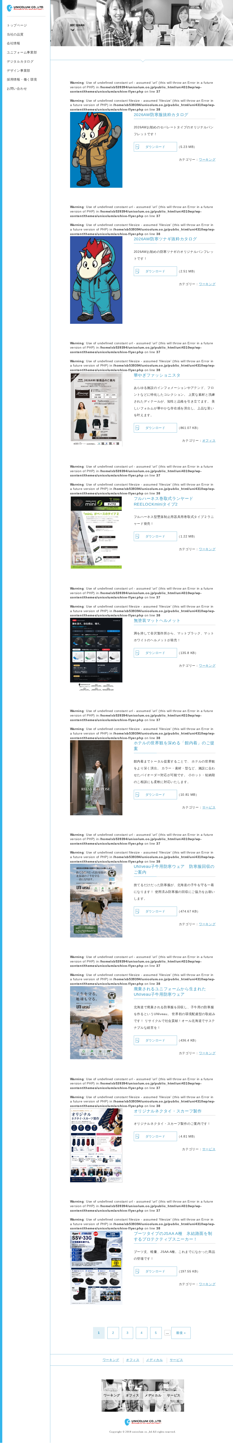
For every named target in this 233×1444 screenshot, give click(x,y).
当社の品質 (15, 34)
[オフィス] (132, 1410)
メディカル (154, 1360)
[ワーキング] (111, 1410)
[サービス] (173, 1410)
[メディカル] (153, 1410)
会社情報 (13, 43)
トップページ (17, 25)
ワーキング (207, 159)
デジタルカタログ (20, 61)
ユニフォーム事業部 (22, 52)
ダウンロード (155, 147)
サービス (209, 807)
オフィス (209, 440)
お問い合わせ (17, 88)
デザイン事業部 (18, 70)
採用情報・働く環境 (22, 79)
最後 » (181, 1333)
